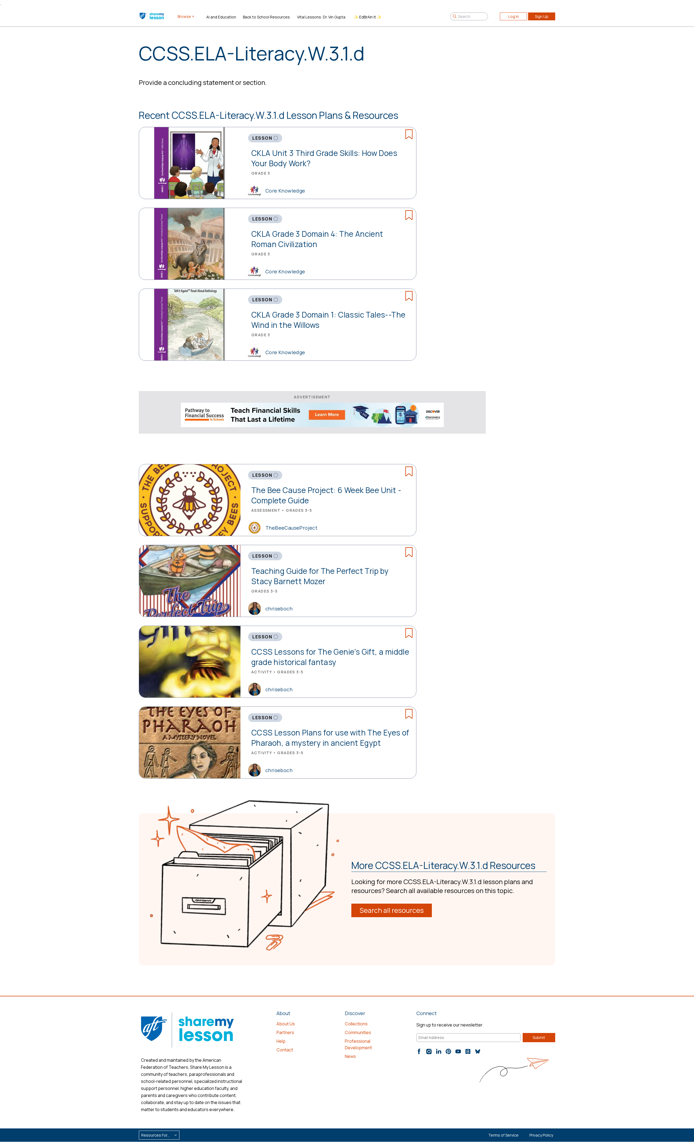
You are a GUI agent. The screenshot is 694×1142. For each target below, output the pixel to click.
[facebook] (419, 1051)
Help (281, 1041)
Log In (513, 16)
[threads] (468, 1051)
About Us (286, 1024)
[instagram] (429, 1051)
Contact (285, 1050)
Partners (285, 1032)
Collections (356, 1024)
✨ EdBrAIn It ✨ (367, 17)
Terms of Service (503, 1135)
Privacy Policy (541, 1135)
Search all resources (391, 910)
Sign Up (541, 16)
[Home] (152, 16)
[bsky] (477, 1051)
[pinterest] (448, 1051)
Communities (358, 1032)
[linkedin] (438, 1051)
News (350, 1056)
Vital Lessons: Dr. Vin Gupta (321, 17)
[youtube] (458, 1051)
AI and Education (221, 17)
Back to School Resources (266, 17)
